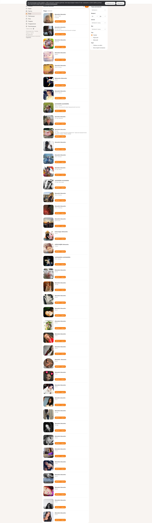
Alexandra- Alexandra (60, 359)
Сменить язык (29, 28)
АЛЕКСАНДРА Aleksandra (62, 244)
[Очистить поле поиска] (83, 6)
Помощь (36, 31)
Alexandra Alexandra (60, 14)
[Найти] (87, 6)
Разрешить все (110, 3)
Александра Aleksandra (61, 231)
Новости (28, 33)
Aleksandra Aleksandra (61, 78)
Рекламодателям (30, 31)
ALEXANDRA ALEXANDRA (62, 104)
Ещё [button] (31, 33)
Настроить (120, 3)
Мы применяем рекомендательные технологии (33, 36)
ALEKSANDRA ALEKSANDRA (62, 257)
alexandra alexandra (60, 27)
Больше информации (51, 4)
